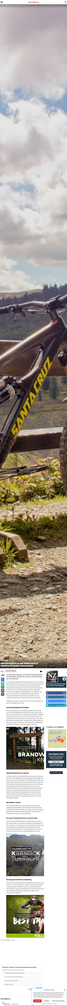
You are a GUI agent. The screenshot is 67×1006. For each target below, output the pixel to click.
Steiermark (8, 940)
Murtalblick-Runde (11, 807)
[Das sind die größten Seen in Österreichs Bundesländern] (57, 747)
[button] (64, 990)
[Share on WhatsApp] (2, 686)
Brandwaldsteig (12, 710)
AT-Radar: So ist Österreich (55, 727)
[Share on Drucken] (2, 690)
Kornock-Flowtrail (28, 825)
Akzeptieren (37, 1001)
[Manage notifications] (3, 1003)
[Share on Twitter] (2, 683)
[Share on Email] (2, 694)
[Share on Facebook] (2, 679)
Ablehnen (46, 1001)
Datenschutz (44, 1003)
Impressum (54, 1003)
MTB (3, 940)
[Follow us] (65, 2)
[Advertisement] (22, 953)
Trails (13, 940)
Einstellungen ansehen (58, 1001)
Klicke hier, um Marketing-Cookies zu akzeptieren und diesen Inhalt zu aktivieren (25, 748)
